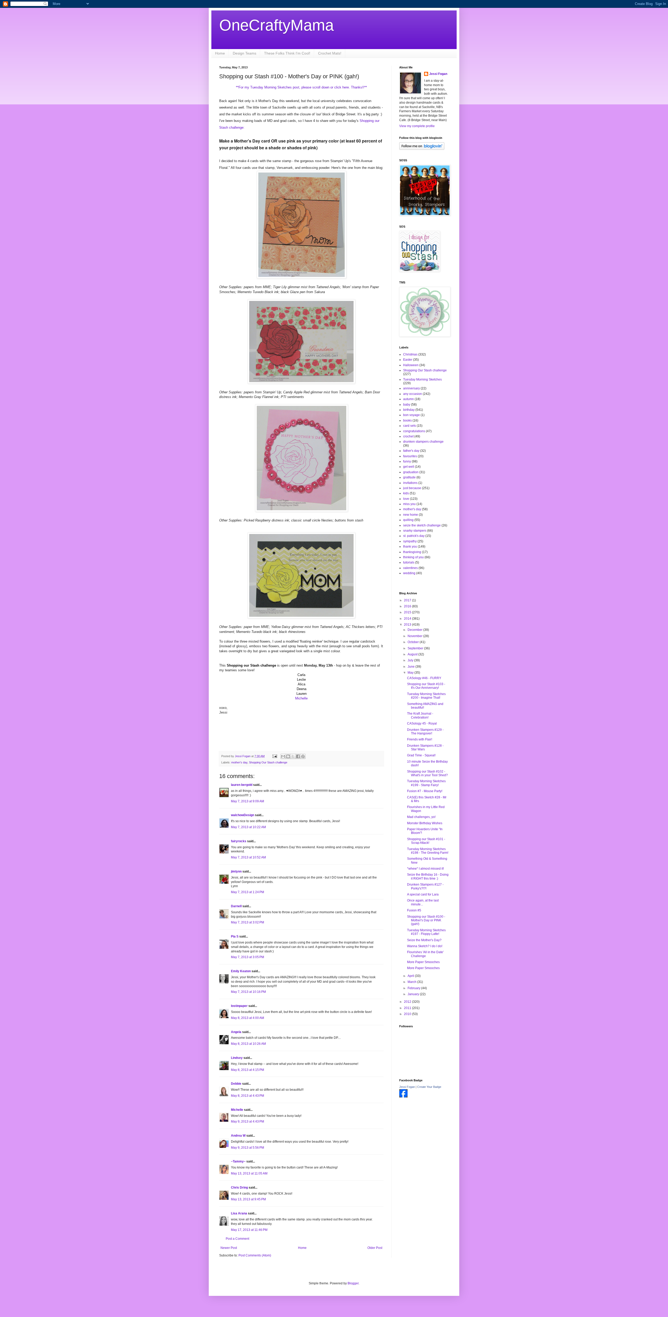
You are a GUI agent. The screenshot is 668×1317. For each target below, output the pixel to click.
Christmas (410, 354)
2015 (408, 612)
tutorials (408, 562)
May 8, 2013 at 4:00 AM (247, 1018)
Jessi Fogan (438, 74)
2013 (408, 624)
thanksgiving (412, 552)
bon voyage (411, 415)
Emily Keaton (241, 971)
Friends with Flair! (419, 739)
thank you (410, 546)
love (406, 499)
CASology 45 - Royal (422, 723)
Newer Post (228, 1248)
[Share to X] (293, 756)
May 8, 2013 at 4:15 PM (247, 1070)
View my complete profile (417, 126)
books (407, 420)
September (416, 648)
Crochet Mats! (329, 53)
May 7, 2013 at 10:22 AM (248, 827)
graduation (411, 472)
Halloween (411, 365)
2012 (408, 1002)
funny (407, 461)
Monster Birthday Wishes (424, 823)
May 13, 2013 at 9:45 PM (248, 1199)
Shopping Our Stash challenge (268, 762)
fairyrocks (238, 841)
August (413, 654)
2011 (408, 1008)
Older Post (374, 1248)
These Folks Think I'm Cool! (287, 53)
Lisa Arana (239, 1213)
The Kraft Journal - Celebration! (420, 715)
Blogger (353, 1283)
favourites (410, 456)
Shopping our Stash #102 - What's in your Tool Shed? (427, 773)
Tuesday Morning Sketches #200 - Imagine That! (426, 695)
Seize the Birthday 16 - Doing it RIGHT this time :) (428, 876)
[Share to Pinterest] (303, 756)
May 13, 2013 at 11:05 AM (249, 1173)
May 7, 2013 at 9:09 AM (247, 801)
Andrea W (238, 1135)
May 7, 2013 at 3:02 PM (247, 922)
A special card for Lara (423, 894)
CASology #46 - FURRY (424, 678)
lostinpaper (239, 1006)
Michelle (301, 698)
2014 (408, 618)
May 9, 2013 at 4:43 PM (247, 1121)
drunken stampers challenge (423, 441)
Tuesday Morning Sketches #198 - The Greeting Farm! (427, 851)
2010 (408, 1014)
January (414, 994)
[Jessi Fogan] (403, 1096)
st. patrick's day (414, 536)
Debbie (236, 1083)
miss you (409, 504)
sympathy (410, 541)
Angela (236, 1032)
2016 (408, 606)
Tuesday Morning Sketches (422, 379)
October (414, 642)
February (414, 988)
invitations (410, 483)
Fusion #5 (414, 910)
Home (220, 53)
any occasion (412, 394)
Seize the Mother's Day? (424, 940)
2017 (408, 600)
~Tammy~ (238, 1161)
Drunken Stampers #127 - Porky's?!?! (425, 886)
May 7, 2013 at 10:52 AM (248, 857)
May (411, 672)
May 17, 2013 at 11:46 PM (249, 1230)
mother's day (239, 762)
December (415, 630)
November (415, 636)
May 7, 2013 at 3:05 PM (247, 957)
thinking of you (413, 557)
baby (406, 404)
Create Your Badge (429, 1086)
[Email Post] (274, 756)
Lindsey (237, 1058)
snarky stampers (414, 530)
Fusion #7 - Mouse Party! (424, 791)
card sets (409, 426)
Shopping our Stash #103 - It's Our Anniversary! (426, 686)
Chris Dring (239, 1187)
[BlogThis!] (288, 756)
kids (406, 493)
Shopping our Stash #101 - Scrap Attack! (426, 841)
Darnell (236, 906)
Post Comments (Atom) (254, 1255)
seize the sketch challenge (422, 525)
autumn (408, 399)
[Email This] (283, 756)
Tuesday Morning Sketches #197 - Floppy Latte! (426, 932)
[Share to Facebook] (298, 756)
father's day (411, 451)
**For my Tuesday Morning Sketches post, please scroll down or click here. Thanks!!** (301, 87)
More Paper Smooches (423, 962)
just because (412, 488)
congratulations (414, 431)
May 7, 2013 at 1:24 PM (247, 892)
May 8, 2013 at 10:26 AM (248, 1044)
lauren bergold (241, 785)
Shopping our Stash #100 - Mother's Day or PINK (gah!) (426, 920)
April (411, 976)
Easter (407, 359)
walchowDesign (242, 815)
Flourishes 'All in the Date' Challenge (425, 954)
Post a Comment (237, 1239)
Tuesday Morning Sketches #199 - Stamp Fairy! (426, 783)
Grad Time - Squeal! (421, 755)
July (411, 660)
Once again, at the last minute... (423, 902)
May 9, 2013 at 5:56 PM (247, 1147)
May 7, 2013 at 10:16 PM (248, 992)
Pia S (234, 936)
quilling (408, 520)
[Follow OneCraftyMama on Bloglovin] (421, 149)
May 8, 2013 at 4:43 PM (247, 1096)
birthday (409, 410)
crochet (408, 436)
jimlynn (236, 871)
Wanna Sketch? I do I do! (424, 946)
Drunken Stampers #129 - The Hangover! (425, 731)
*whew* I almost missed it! (425, 868)
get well (408, 466)
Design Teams (244, 53)
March (412, 982)
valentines (410, 568)
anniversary (411, 388)
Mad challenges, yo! (421, 817)
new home (410, 515)
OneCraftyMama (276, 25)
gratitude (409, 477)
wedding (409, 573)
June (411, 666)
